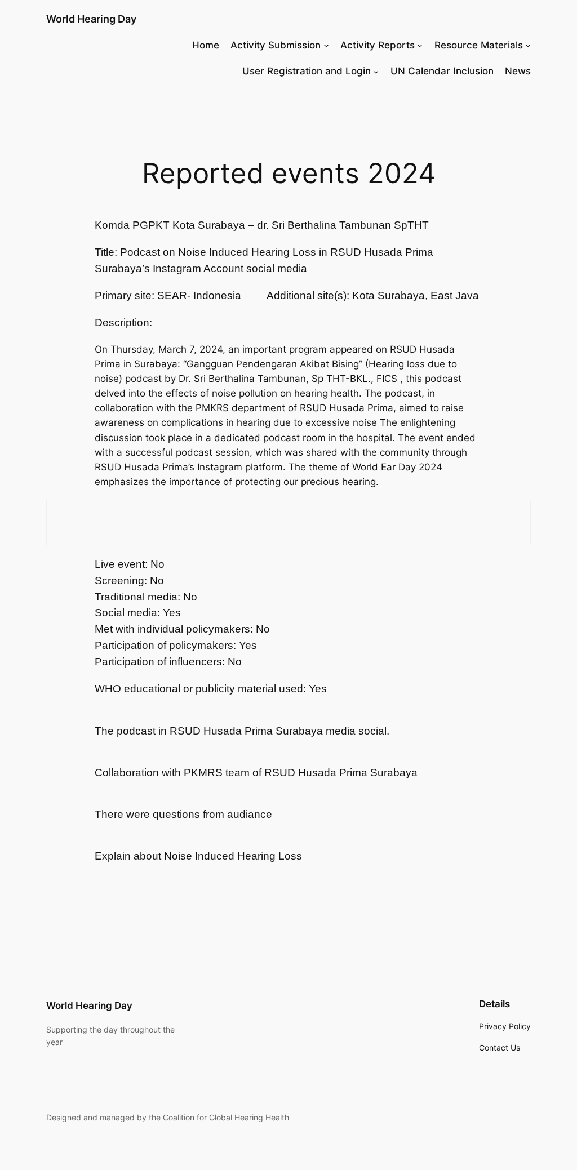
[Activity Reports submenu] (420, 45)
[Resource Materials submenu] (528, 45)
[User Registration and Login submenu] (376, 71)
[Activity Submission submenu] (326, 45)
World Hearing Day (91, 19)
